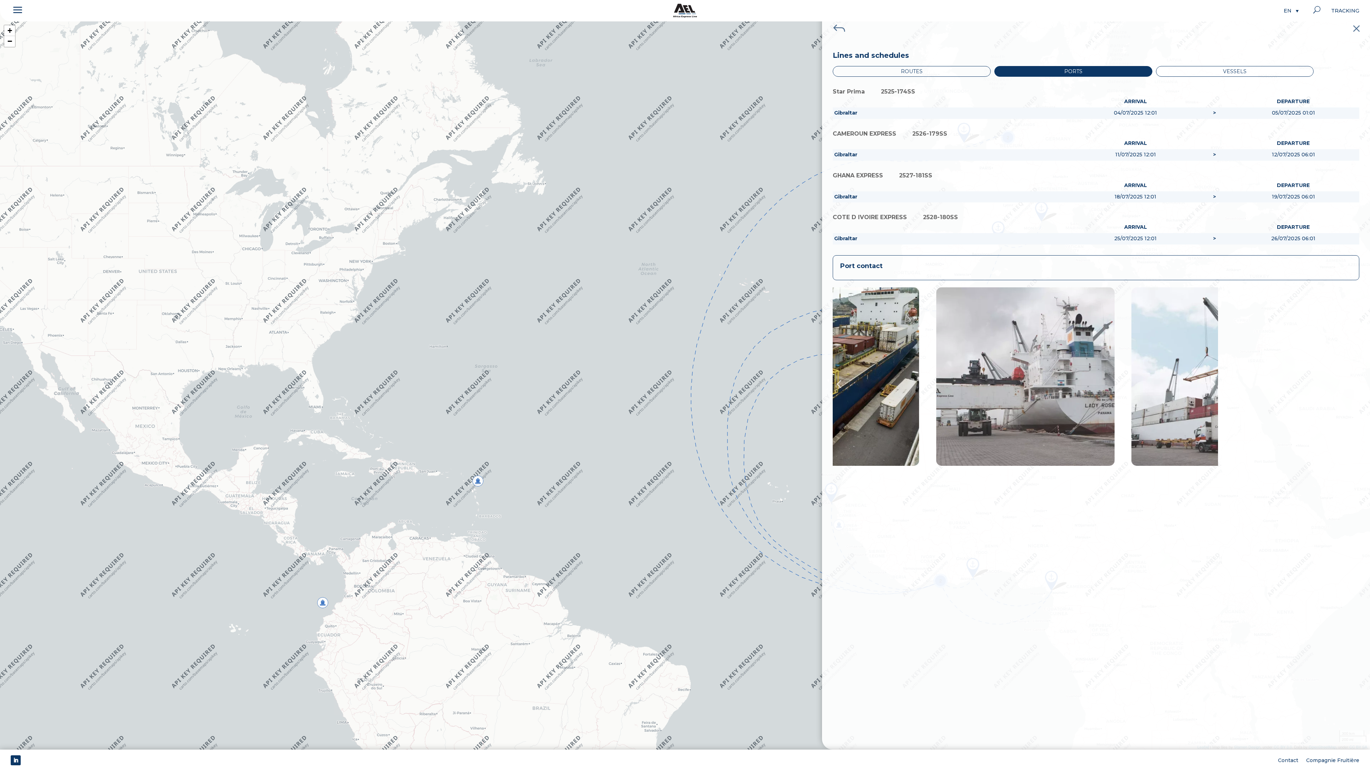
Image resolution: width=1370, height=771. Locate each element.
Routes (912, 71)
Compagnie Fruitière (1332, 760)
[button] (1291, 10)
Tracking (1345, 11)
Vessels (1235, 71)
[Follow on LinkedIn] (16, 760)
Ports (1073, 71)
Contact (1288, 760)
